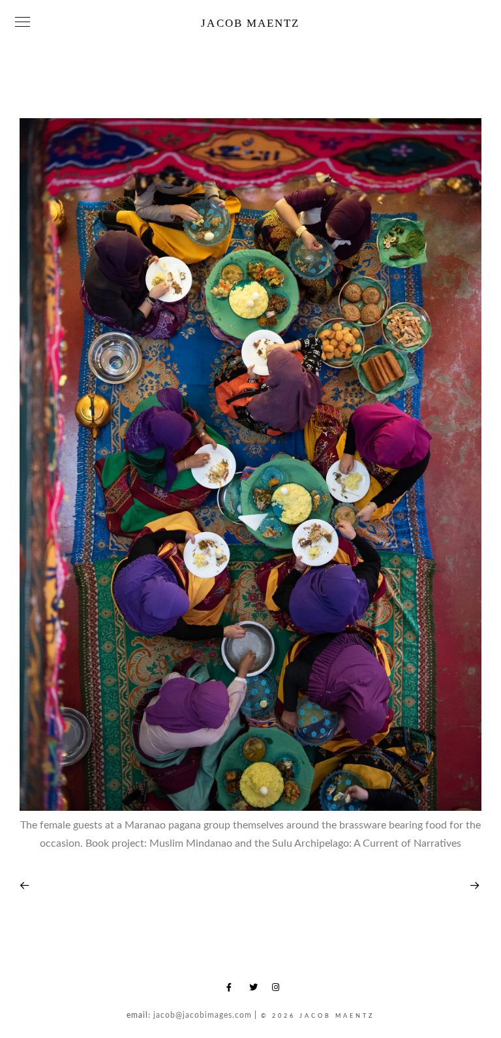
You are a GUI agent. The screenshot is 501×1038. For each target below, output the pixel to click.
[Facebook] (232, 989)
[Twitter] (255, 989)
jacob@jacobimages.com (202, 1015)
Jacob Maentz (250, 23)
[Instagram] (278, 989)
